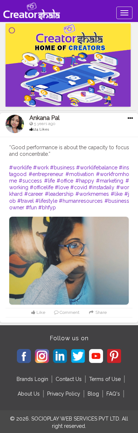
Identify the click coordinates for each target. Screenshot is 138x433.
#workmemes (92, 194)
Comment (69, 312)
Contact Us (69, 379)
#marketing (109, 181)
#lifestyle (46, 201)
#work (41, 167)
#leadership (59, 194)
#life (49, 181)
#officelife (41, 187)
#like (117, 194)
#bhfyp (47, 207)
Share (100, 312)
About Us (29, 394)
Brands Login (32, 379)
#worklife (20, 167)
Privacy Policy (63, 394)
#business (62, 167)
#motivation (80, 174)
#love (62, 187)
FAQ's (113, 394)
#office (65, 181)
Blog (93, 394)
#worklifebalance (96, 167)
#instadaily (101, 187)
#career (33, 194)
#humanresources (81, 201)
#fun (31, 207)
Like (40, 312)
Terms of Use (105, 379)
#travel (25, 201)
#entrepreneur (46, 174)
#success (30, 181)
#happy (84, 181)
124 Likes (41, 129)
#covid (78, 187)
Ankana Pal (44, 117)
